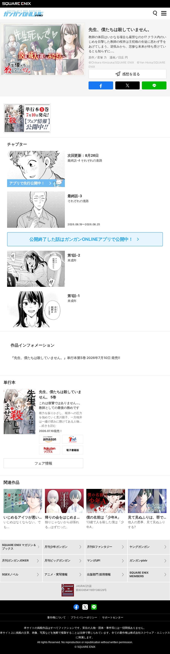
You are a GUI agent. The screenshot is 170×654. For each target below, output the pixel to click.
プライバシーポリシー (84, 617)
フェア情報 (43, 463)
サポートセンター (112, 617)
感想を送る (131, 74)
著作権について (56, 617)
